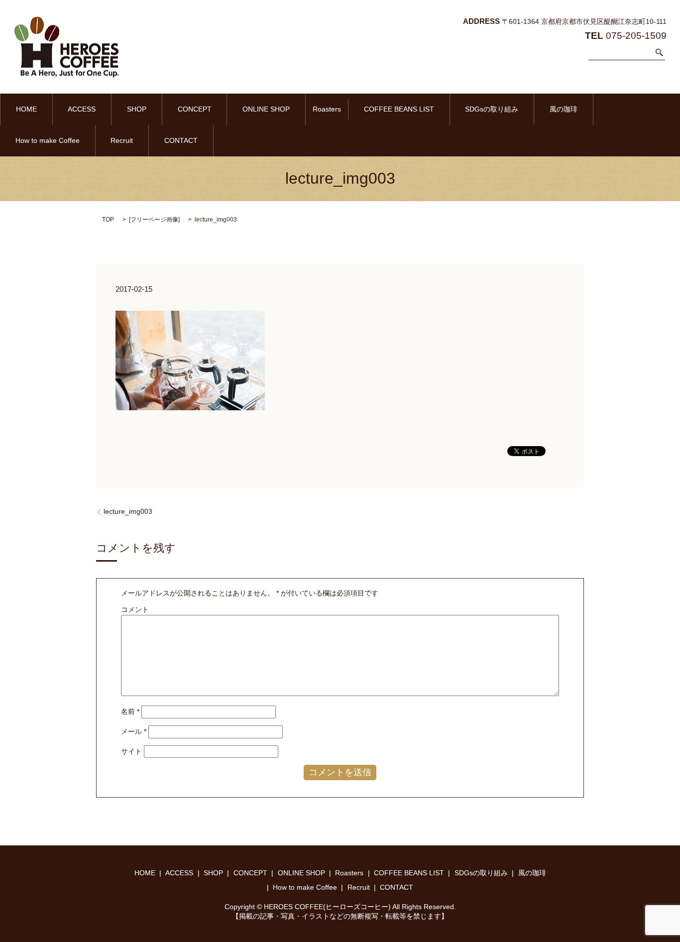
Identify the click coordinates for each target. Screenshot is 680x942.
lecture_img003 (128, 511)
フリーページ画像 (154, 219)
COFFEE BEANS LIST (399, 109)
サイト (131, 751)
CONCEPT (195, 109)
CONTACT (181, 140)
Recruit (122, 140)
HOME (26, 109)
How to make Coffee (47, 140)
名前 (130, 711)
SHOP (136, 109)
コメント (135, 609)
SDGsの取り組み (491, 109)
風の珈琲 (563, 109)
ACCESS (82, 109)
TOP (108, 219)
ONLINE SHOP (266, 109)
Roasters (327, 109)
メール (133, 731)
